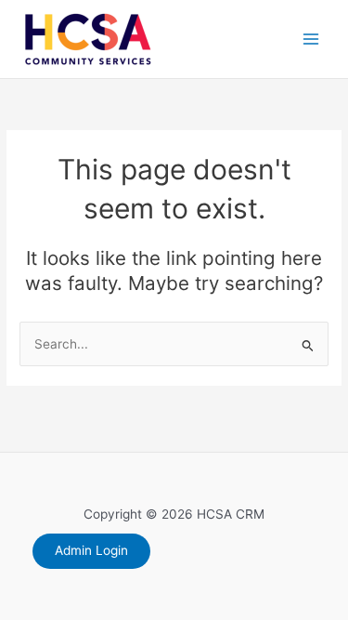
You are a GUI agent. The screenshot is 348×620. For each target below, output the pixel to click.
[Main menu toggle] (311, 39)
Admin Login (91, 550)
